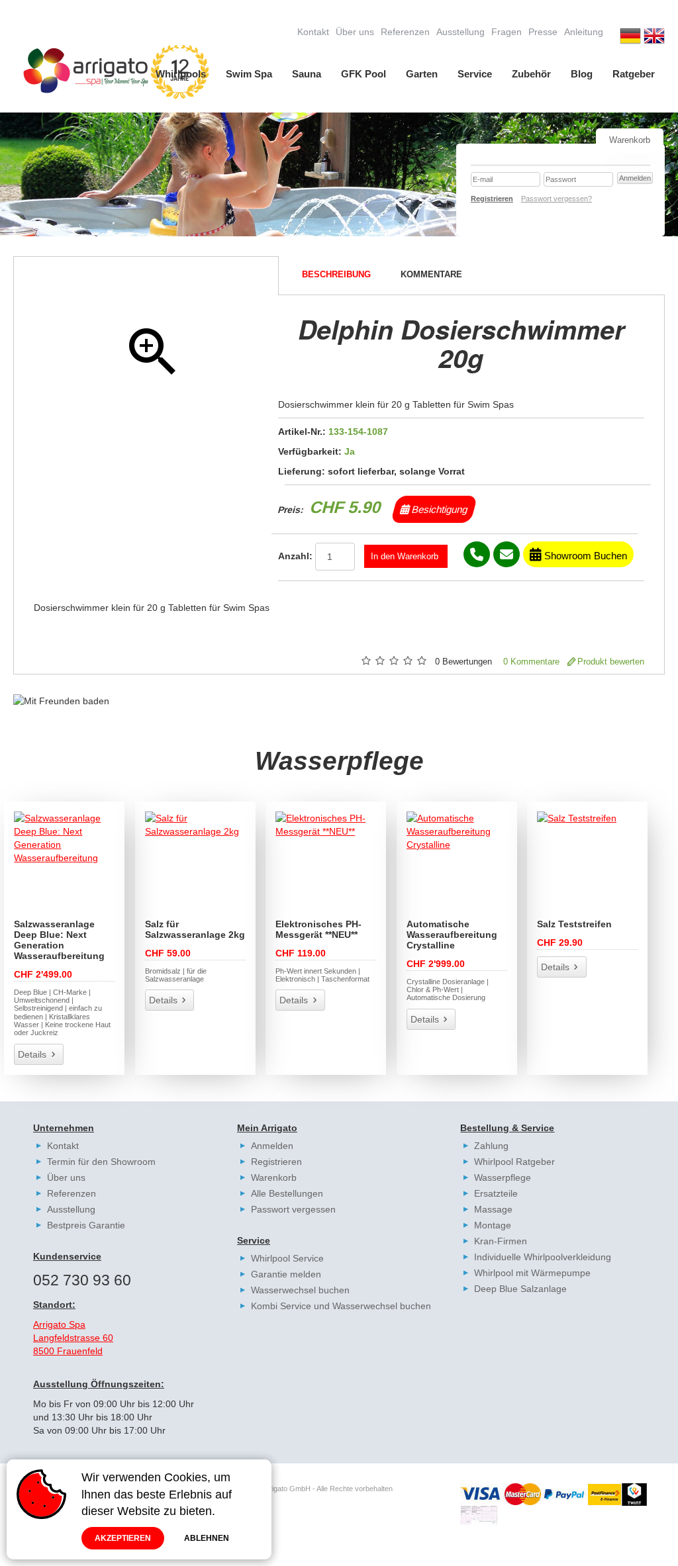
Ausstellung (460, 31)
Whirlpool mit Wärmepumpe (532, 1272)
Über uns (355, 31)
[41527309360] (476, 554)
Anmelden (272, 1145)
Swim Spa (249, 73)
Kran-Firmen (500, 1241)
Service (475, 73)
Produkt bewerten (610, 662)
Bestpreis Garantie (86, 1225)
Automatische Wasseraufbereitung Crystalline (452, 934)
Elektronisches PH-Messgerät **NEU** (318, 929)
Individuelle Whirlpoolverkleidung (542, 1257)
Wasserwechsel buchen (300, 1290)
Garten (422, 73)
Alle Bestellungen (287, 1193)
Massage (493, 1209)
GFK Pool (363, 73)
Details (32, 1054)
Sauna (306, 73)
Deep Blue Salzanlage (520, 1288)
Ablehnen (206, 1538)
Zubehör (531, 73)
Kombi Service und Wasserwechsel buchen (341, 1306)
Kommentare (431, 274)
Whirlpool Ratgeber (514, 1161)
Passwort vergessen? (556, 199)
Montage (492, 1225)
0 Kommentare (531, 662)
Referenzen (405, 31)
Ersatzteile (496, 1193)
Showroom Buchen (584, 555)
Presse (542, 31)
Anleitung (583, 31)
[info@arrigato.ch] (506, 554)
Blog (582, 73)
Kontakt (313, 31)
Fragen (506, 31)
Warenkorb (274, 1177)
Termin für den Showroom (101, 1161)
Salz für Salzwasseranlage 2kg (195, 929)
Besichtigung (438, 509)
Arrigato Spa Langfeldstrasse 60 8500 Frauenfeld (73, 1337)
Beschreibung (336, 274)
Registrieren (276, 1161)
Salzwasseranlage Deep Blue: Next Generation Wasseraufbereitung (59, 940)
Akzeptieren (123, 1538)
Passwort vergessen (293, 1209)
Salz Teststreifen (574, 924)
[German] (630, 37)
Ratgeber (633, 73)
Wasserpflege (502, 1177)
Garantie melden (286, 1274)
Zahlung (491, 1145)
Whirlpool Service (287, 1258)
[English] (654, 37)
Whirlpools (181, 73)
